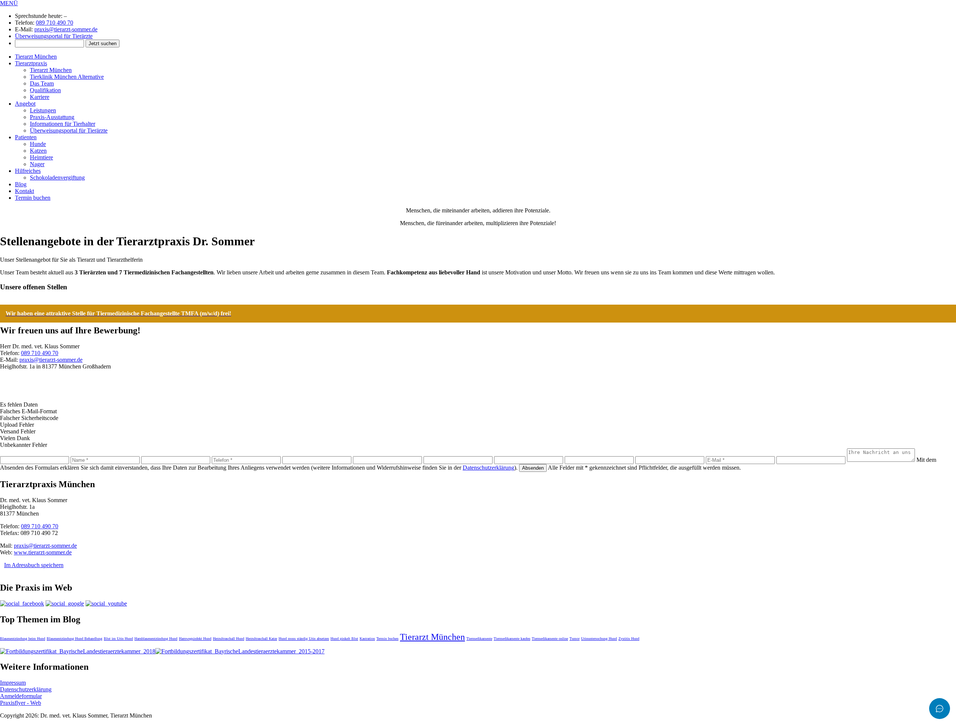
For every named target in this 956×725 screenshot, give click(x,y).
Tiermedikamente (479, 639)
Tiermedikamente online (550, 639)
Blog (21, 184)
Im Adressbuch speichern (33, 565)
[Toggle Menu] (939, 708)
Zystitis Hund (628, 639)
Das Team (42, 83)
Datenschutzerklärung (488, 467)
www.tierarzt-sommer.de (43, 552)
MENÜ (9, 3)
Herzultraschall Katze (261, 639)
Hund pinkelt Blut (344, 639)
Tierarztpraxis (31, 63)
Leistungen (43, 110)
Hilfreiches (28, 171)
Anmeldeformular (21, 696)
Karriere (39, 97)
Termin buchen (32, 198)
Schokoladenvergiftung (57, 177)
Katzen (38, 150)
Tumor (574, 639)
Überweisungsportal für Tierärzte (54, 36)
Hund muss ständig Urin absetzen (304, 639)
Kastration (367, 639)
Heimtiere (41, 157)
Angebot (25, 103)
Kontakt (24, 191)
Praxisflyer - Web (20, 703)
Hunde (38, 144)
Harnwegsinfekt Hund (195, 639)
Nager (37, 164)
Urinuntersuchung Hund (599, 639)
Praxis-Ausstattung (52, 117)
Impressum (13, 682)
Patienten (26, 137)
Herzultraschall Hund (228, 639)
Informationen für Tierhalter (62, 124)
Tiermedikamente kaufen (512, 639)
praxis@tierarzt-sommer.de (65, 29)
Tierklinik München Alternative (67, 77)
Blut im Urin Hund (118, 639)
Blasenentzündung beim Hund (22, 639)
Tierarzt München (36, 56)
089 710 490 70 (54, 22)
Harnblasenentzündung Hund (155, 639)
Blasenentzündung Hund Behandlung (74, 639)
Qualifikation (45, 90)
